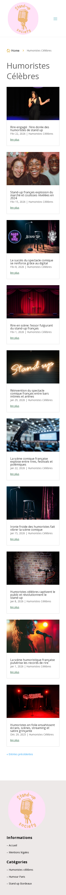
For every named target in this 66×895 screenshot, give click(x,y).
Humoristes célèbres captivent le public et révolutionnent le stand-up (32, 595)
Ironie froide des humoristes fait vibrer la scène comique (32, 528)
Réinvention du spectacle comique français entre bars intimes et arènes (29, 393)
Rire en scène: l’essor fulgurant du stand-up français (31, 326)
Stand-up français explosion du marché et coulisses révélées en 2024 (32, 195)
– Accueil (12, 845)
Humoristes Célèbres (40, 133)
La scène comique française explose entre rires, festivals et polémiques (31, 461)
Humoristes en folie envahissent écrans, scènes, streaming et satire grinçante (32, 728)
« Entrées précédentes (20, 754)
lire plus (14, 139)
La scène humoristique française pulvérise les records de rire (32, 661)
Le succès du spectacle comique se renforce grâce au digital (31, 261)
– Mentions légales (18, 852)
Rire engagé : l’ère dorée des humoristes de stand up (29, 128)
